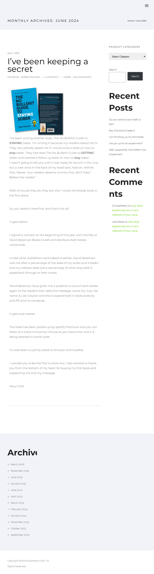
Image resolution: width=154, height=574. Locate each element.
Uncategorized (81, 77)
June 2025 (16, 477)
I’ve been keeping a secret (48, 65)
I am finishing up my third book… (127, 137)
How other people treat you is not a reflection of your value (127, 210)
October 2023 (18, 528)
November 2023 (20, 522)
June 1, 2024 (13, 53)
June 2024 (17, 490)
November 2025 (20, 470)
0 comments (51, 77)
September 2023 (20, 534)
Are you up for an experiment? (126, 143)
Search (113, 69)
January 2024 (18, 515)
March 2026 (17, 464)
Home (131, 20)
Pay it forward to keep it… (122, 130)
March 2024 (17, 502)
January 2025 (18, 483)
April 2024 (17, 496)
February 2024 (19, 509)
